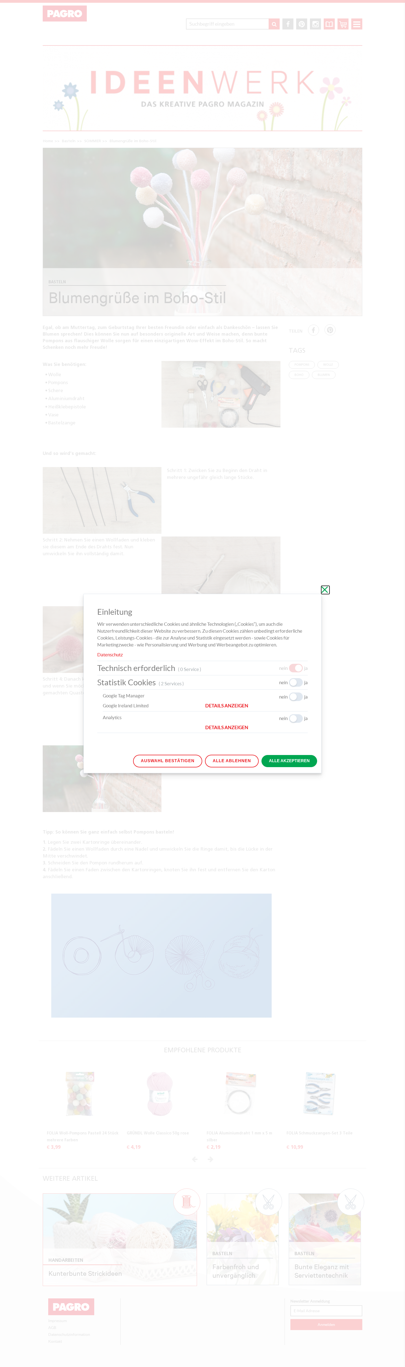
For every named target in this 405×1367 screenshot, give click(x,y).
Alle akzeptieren (289, 760)
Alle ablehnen (232, 760)
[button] (256, 705)
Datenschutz (110, 654)
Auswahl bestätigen (168, 760)
